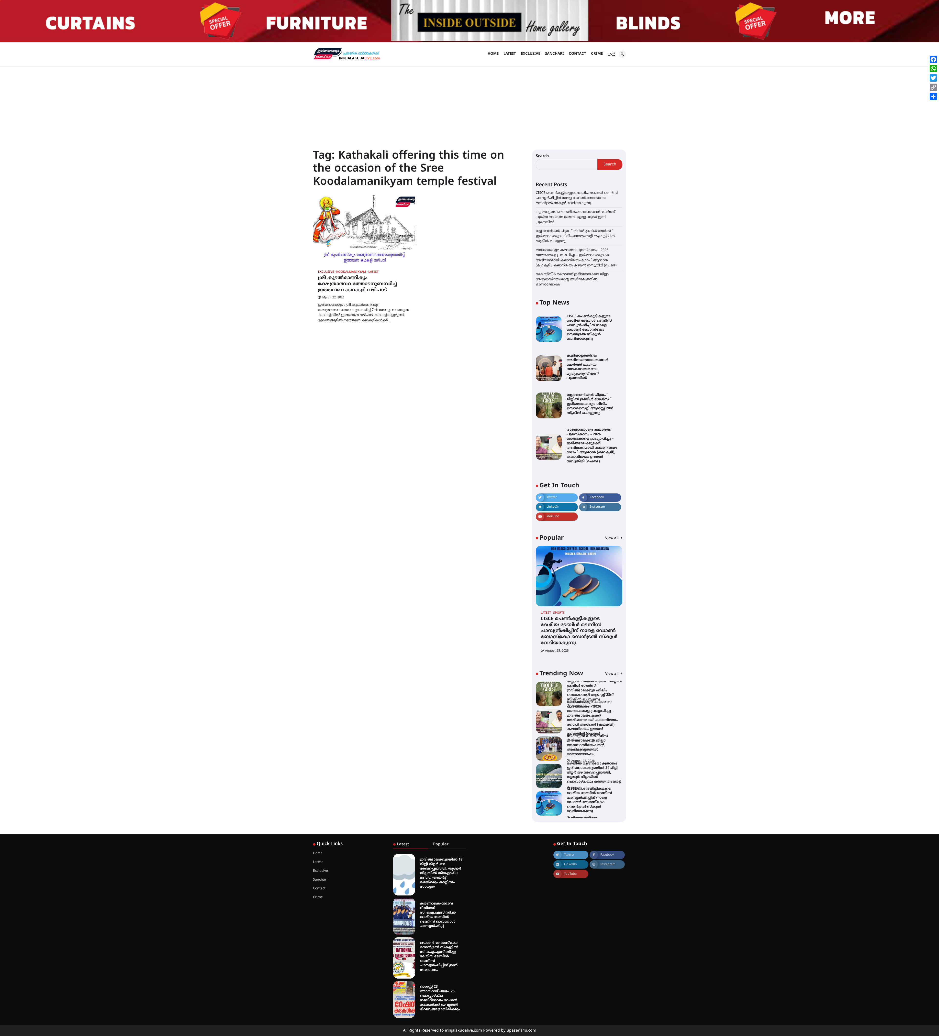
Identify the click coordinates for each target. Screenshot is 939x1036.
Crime (597, 54)
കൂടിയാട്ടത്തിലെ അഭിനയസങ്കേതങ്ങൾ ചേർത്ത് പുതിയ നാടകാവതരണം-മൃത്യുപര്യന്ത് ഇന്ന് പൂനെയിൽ (575, 217)
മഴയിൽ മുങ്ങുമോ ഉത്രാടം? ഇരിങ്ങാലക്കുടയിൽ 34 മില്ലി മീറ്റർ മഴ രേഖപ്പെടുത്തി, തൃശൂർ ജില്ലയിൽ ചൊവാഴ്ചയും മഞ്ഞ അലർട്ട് (594, 745)
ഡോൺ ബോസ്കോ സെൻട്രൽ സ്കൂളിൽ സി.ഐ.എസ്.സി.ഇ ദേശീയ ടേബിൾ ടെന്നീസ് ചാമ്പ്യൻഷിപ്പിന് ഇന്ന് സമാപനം (439, 956)
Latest (509, 54)
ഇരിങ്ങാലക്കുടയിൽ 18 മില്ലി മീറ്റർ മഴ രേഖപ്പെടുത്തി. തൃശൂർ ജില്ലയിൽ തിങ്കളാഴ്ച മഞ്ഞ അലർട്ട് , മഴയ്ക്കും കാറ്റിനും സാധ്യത (441, 873)
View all (612, 538)
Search (542, 156)
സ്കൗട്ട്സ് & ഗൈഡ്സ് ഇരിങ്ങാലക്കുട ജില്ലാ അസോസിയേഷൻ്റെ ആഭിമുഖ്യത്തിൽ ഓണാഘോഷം (572, 279)
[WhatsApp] (933, 68)
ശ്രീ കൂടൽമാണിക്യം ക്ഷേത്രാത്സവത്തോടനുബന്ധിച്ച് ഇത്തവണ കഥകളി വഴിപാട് (357, 284)
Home (493, 54)
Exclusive (530, 54)
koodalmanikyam (351, 272)
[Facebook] (933, 59)
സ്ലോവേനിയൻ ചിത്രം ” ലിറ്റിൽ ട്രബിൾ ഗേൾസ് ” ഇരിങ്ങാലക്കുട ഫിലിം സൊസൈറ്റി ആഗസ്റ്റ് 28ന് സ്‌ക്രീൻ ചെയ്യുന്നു (575, 236)
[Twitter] (933, 78)
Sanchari (554, 54)
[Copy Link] (933, 87)
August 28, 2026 (557, 651)
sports (559, 613)
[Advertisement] (469, 103)
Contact (577, 54)
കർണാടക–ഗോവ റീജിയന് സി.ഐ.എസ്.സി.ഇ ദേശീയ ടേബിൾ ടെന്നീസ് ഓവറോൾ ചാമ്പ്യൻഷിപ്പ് (438, 915)
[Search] (622, 54)
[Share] (933, 96)
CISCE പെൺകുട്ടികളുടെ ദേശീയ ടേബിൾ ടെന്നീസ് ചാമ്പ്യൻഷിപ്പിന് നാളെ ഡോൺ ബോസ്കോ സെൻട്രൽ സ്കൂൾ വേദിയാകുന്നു (577, 198)
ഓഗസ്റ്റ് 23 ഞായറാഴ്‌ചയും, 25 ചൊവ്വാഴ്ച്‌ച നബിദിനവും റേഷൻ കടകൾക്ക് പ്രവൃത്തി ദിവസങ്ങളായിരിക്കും (440, 998)
